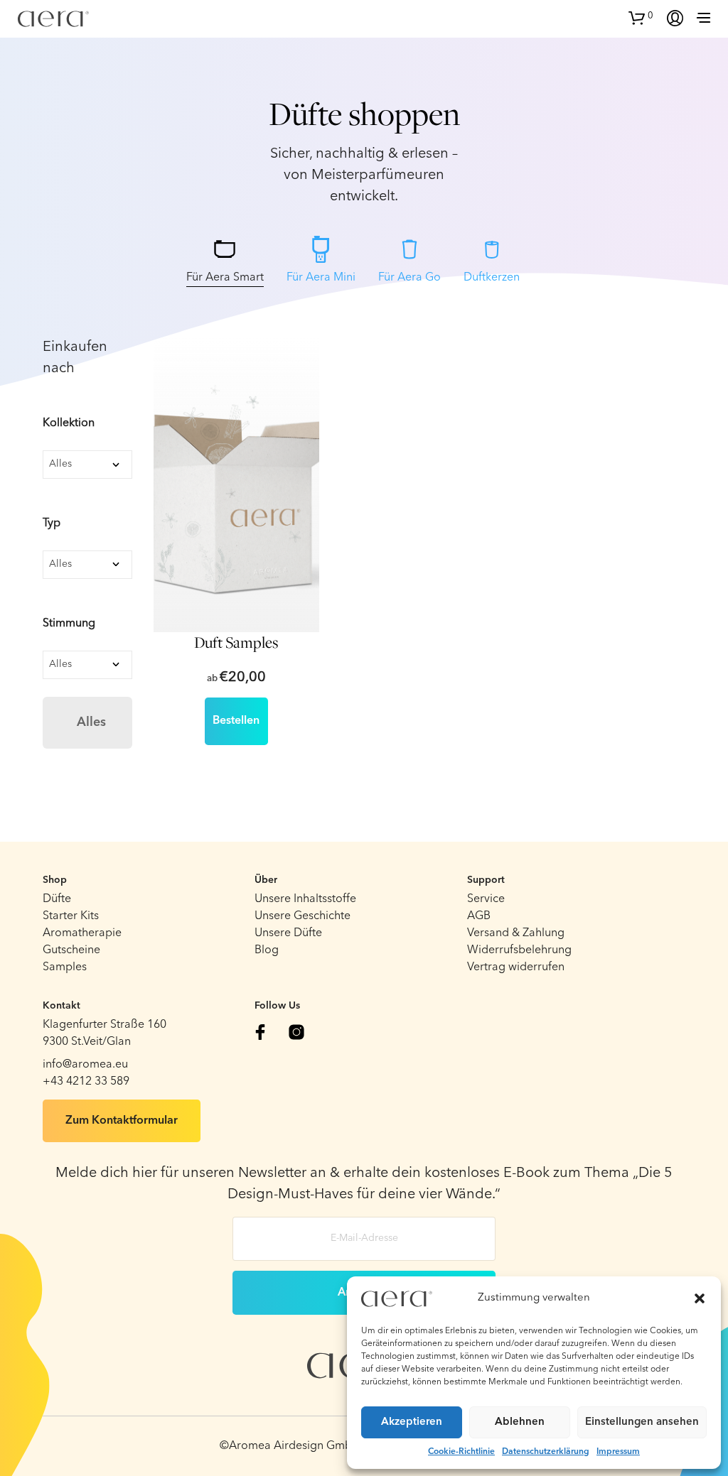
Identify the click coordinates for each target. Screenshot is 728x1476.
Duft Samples (236, 643)
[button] (699, 1298)
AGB (479, 916)
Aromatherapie (82, 933)
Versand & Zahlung (515, 933)
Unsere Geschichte (302, 916)
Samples (65, 967)
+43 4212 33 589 (86, 1081)
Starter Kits (71, 916)
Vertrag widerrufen (515, 967)
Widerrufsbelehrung (519, 950)
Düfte (57, 899)
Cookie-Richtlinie (461, 1452)
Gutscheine (71, 950)
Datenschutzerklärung (545, 1452)
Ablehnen (520, 1422)
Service (486, 899)
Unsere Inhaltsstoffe (305, 899)
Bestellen (236, 721)
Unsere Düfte (288, 933)
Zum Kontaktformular (121, 1121)
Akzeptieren (411, 1422)
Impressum (618, 1452)
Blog (267, 950)
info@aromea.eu (85, 1064)
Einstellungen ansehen (642, 1422)
